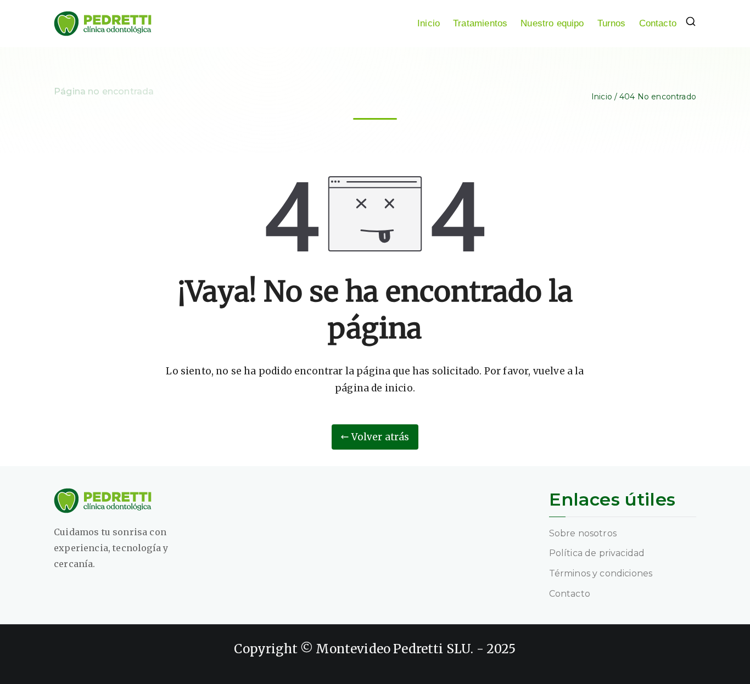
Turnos (611, 23)
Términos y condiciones (601, 573)
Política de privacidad (597, 553)
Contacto (657, 23)
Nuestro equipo (552, 23)
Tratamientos (480, 23)
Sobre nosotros (583, 533)
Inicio (428, 23)
